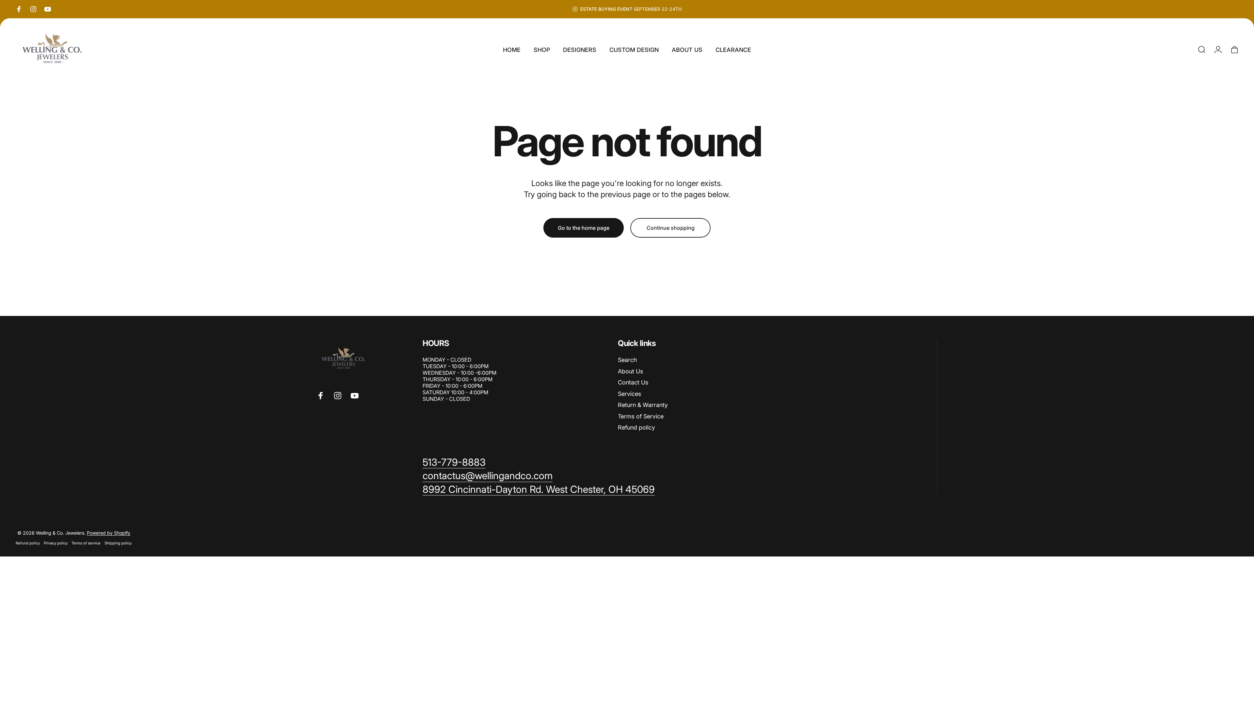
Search (627, 359)
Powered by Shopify (108, 533)
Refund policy (636, 427)
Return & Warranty (643, 404)
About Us (630, 371)
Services (629, 393)
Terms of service (86, 543)
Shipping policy (118, 543)
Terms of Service (641, 416)
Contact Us (633, 382)
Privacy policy (56, 543)
